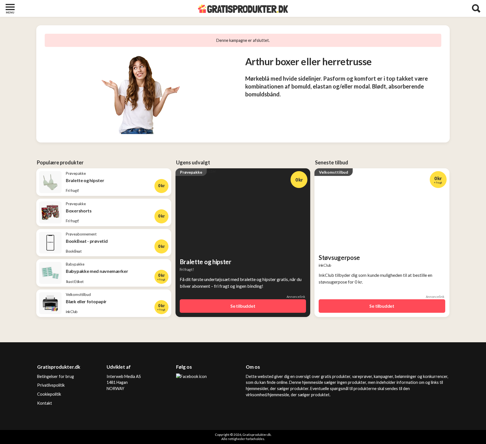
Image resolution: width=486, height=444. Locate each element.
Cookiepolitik (49, 394)
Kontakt (44, 403)
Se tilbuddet (242, 306)
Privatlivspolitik (51, 385)
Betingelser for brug (55, 376)
